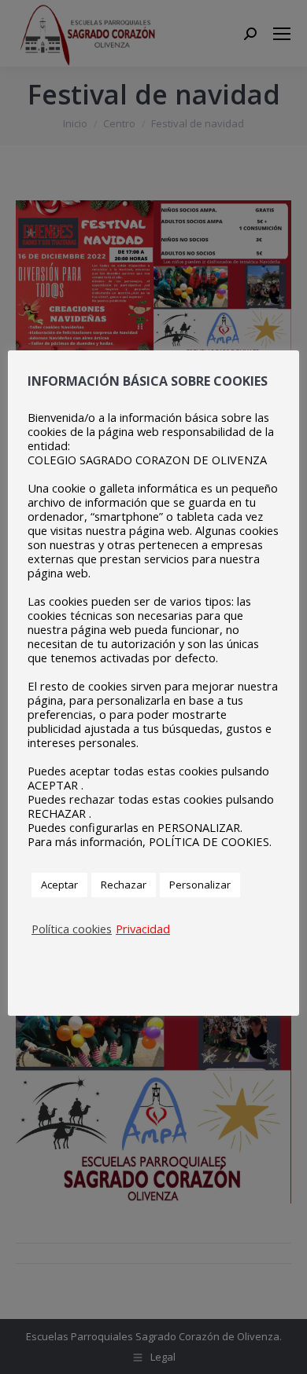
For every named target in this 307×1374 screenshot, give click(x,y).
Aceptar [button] (59, 885)
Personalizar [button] (200, 885)
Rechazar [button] (123, 885)
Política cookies (71, 928)
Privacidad (143, 928)
